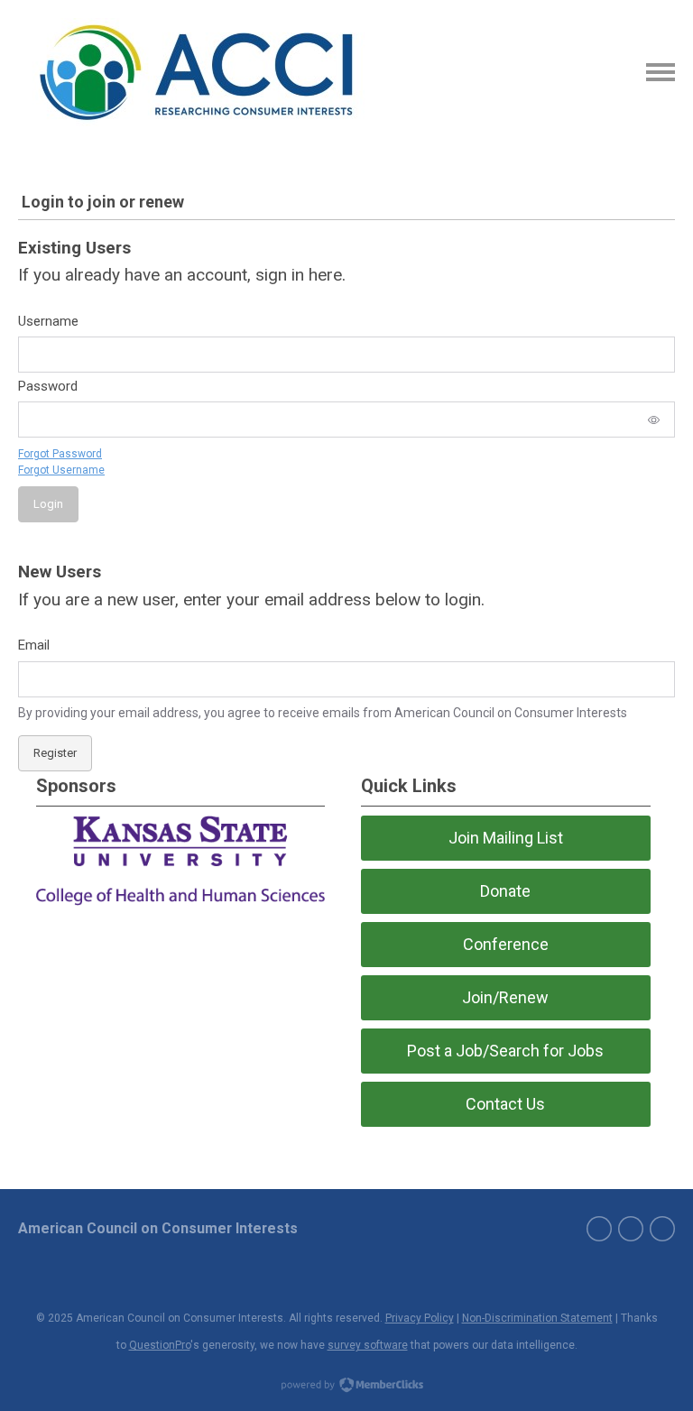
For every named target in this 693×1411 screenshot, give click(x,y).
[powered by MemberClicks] (346, 1386)
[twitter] (630, 1228)
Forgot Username (61, 470)
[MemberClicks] (196, 72)
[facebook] (599, 1228)
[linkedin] (662, 1228)
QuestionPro (159, 1345)
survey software (368, 1345)
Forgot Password (60, 453)
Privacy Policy (419, 1318)
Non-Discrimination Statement (537, 1318)
